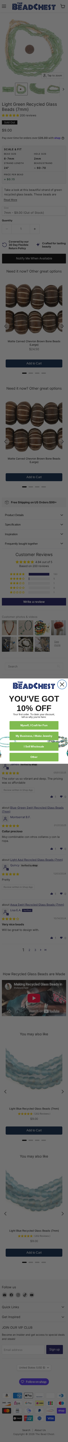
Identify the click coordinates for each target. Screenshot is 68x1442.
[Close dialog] (62, 684)
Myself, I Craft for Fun (34, 725)
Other (34, 756)
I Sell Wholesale (34, 746)
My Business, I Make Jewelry (34, 735)
